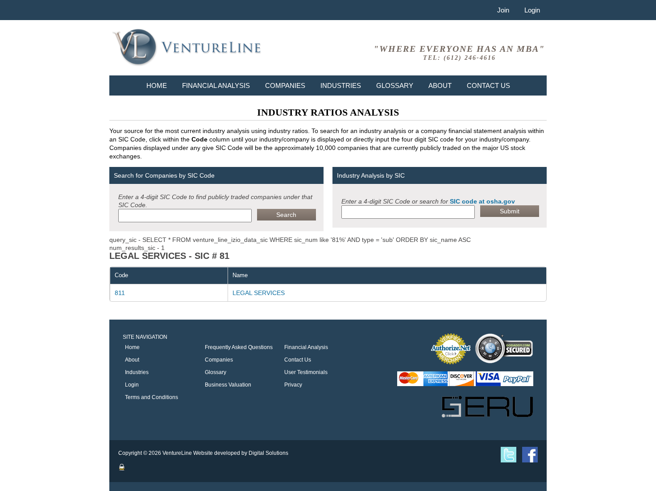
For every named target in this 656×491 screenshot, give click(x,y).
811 (120, 292)
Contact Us (488, 85)
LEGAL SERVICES (259, 292)
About (440, 85)
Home (156, 85)
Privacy (293, 385)
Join (503, 10)
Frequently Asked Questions (239, 347)
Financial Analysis (216, 85)
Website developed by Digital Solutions (240, 453)
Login (532, 10)
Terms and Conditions (151, 397)
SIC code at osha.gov (482, 201)
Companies (285, 85)
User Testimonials (306, 372)
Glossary (394, 85)
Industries (340, 85)
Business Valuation (228, 385)
